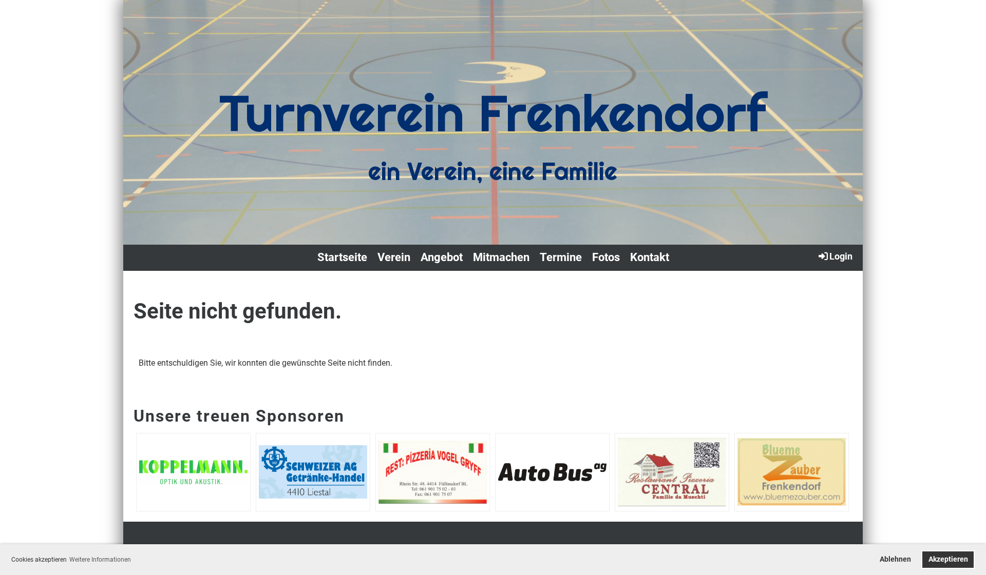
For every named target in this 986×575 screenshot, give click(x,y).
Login (840, 256)
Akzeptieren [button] (948, 559)
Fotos (606, 257)
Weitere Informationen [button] (100, 559)
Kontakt (649, 257)
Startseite (342, 257)
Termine (561, 257)
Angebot (442, 257)
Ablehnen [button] (895, 559)
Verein (393, 257)
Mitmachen (501, 257)
